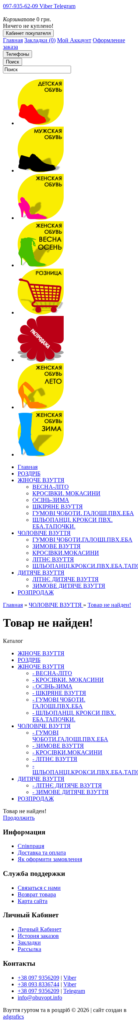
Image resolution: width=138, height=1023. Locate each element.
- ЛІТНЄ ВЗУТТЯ (54, 759)
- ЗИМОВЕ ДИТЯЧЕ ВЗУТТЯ (70, 792)
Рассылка (29, 949)
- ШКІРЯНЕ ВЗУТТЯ (59, 693)
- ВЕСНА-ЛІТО (52, 673)
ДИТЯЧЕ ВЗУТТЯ (41, 779)
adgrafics (13, 1016)
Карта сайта (32, 901)
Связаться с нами (39, 888)
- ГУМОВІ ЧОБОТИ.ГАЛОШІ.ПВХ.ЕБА (70, 735)
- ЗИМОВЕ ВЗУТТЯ (58, 746)
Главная (13, 40)
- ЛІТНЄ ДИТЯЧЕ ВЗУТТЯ (67, 785)
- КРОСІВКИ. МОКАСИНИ (68, 680)
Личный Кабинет (39, 929)
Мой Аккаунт (74, 40)
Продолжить (19, 818)
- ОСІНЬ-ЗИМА (52, 686)
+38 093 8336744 (38, 984)
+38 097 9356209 (38, 978)
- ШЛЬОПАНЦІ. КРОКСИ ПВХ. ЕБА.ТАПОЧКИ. (74, 716)
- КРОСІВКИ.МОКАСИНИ (67, 752)
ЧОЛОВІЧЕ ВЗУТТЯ (56, 605)
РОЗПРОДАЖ (36, 799)
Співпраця (31, 846)
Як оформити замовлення (50, 859)
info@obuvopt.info (40, 997)
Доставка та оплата (42, 852)
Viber (69, 978)
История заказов (38, 936)
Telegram (74, 991)
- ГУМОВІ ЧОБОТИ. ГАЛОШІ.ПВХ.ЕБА (58, 702)
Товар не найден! (109, 605)
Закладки (29, 942)
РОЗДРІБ (29, 660)
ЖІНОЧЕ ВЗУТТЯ (41, 653)
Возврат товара (37, 894)
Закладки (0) (40, 40)
